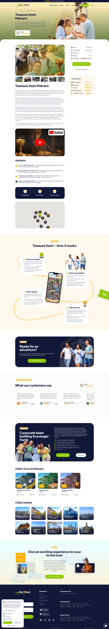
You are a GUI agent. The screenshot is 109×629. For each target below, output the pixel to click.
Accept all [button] (7, 622)
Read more (16, 607)
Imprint (85, 628)
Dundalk (62, 605)
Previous (52, 409)
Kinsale (81, 606)
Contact (41, 602)
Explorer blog (42, 598)
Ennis (78, 605)
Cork (65, 593)
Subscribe (24, 616)
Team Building (75, 5)
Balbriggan (62, 606)
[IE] (92, 5)
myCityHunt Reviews (44, 600)
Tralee (77, 606)
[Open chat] (105, 625)
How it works (53, 5)
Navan (69, 605)
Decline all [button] (17, 622)
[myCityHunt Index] (23, 5)
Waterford (79, 603)
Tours (67, 5)
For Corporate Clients (81, 69)
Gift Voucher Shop (43, 596)
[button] (12, 625)
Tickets (41, 594)
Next (57, 409)
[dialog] (12, 613)
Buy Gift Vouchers (55, 576)
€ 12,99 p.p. (82, 64)
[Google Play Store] (45, 614)
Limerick (74, 593)
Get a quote (81, 455)
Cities (61, 5)
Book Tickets (38, 360)
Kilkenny (82, 605)
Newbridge (68, 606)
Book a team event (63, 455)
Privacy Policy (24, 613)
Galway (69, 593)
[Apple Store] (45, 609)
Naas (74, 606)
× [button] (22, 601)
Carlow (74, 605)
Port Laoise (88, 605)
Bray (66, 605)
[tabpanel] (25, 193)
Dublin (61, 593)
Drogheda (85, 603)
